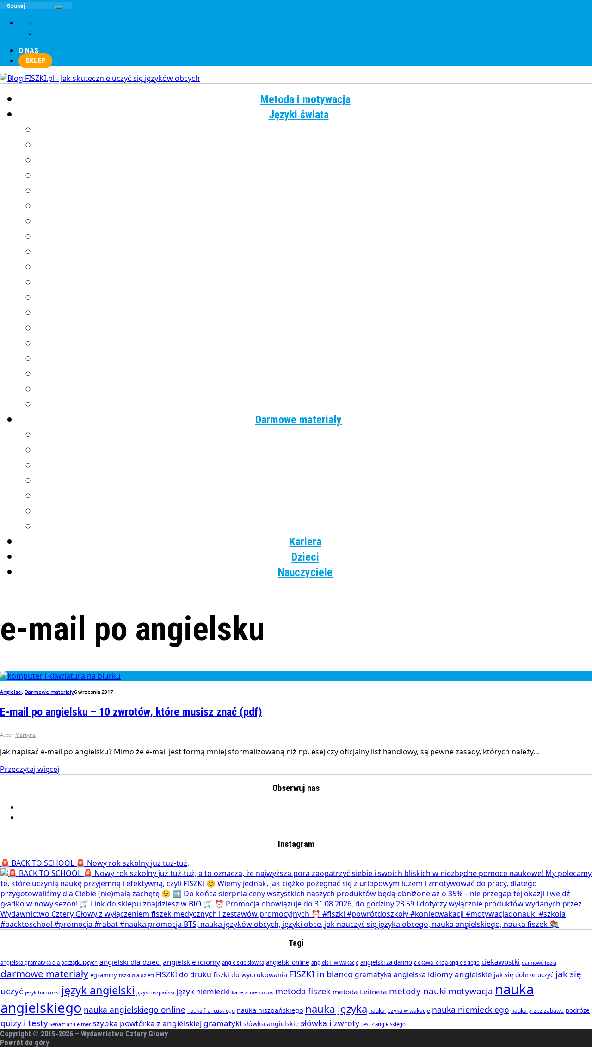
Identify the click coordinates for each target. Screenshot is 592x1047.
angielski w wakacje (334, 962)
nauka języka (336, 1009)
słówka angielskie (271, 1023)
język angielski (98, 990)
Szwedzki (315, 343)
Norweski (314, 282)
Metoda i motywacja (305, 99)
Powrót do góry (24, 1042)
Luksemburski (314, 251)
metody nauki (417, 991)
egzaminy (103, 975)
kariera (240, 992)
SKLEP (35, 60)
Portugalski (314, 312)
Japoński (315, 206)
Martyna (25, 734)
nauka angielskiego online (134, 1009)
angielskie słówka (243, 962)
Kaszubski (314, 221)
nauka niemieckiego (470, 1009)
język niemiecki (203, 991)
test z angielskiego (383, 1024)
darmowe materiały (44, 973)
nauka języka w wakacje (399, 1011)
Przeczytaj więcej (29, 769)
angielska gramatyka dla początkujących (49, 962)
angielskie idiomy (191, 962)
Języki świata (299, 114)
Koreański (314, 236)
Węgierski (315, 373)
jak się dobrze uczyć (524, 974)
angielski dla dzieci (130, 962)
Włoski (315, 389)
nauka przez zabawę (537, 1011)
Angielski (314, 129)
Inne (314, 404)
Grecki (314, 175)
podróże (578, 1010)
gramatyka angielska (390, 974)
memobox (261, 992)
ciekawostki (500, 962)
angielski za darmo (386, 962)
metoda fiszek (303, 991)
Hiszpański (314, 190)
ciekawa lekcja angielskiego (447, 962)
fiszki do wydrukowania (250, 974)
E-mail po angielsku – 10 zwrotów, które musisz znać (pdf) (131, 711)
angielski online (287, 962)
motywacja (470, 991)
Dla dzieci (315, 526)
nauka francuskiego (211, 1010)
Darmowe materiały (298, 419)
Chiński (314, 145)
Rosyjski (314, 328)
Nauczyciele (305, 572)
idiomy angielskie (460, 974)
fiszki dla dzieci (136, 975)
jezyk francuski (42, 992)
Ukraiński (314, 358)
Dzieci (305, 557)
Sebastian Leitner (70, 1024)
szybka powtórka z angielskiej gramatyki (166, 1023)
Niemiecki (314, 267)
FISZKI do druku (183, 974)
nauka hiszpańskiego (270, 1010)
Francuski (314, 160)
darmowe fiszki (539, 963)
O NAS (28, 50)
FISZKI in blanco (321, 974)
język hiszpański (155, 992)
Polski (314, 297)
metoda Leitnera (360, 991)
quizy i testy (24, 1023)
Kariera (305, 541)
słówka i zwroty (330, 1023)
